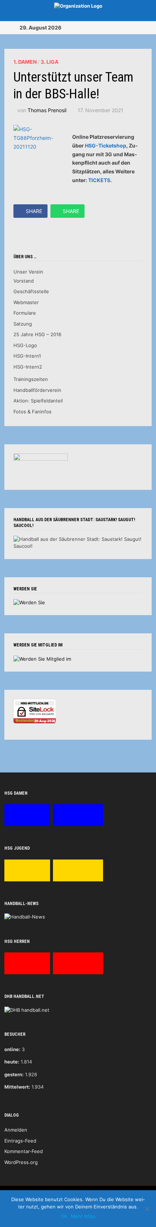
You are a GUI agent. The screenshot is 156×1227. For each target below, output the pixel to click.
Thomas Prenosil (47, 110)
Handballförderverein (37, 390)
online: (12, 1049)
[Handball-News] (24, 917)
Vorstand (23, 281)
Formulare (24, 313)
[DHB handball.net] (26, 1009)
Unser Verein (28, 272)
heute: (11, 1062)
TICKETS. (100, 180)
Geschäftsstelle (31, 291)
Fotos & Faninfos (32, 411)
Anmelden (15, 1130)
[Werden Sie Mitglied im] (42, 658)
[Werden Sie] (29, 602)
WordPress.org (21, 1162)
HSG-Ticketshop (105, 145)
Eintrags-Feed (20, 1141)
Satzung (22, 324)
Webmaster (26, 302)
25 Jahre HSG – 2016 (37, 334)
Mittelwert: (17, 1087)
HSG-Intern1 (27, 356)
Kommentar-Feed (23, 1151)
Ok (64, 1216)
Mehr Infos (83, 1216)
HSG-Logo (25, 345)
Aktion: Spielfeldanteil (38, 401)
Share (34, 211)
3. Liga (49, 62)
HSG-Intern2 (27, 367)
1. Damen (25, 62)
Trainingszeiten (30, 379)
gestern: (14, 1074)
